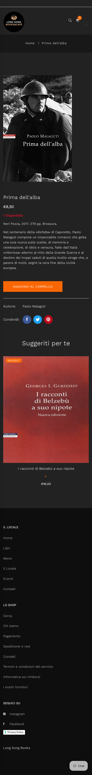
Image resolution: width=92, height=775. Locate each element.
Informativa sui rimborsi (21, 677)
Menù (7, 558)
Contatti (9, 589)
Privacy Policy (15, 732)
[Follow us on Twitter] (37, 319)
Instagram (17, 714)
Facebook (17, 724)
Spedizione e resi (16, 646)
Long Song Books (16, 748)
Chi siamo (10, 626)
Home (30, 43)
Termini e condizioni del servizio (28, 667)
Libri (6, 548)
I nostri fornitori (15, 687)
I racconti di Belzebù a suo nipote (46, 469)
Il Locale (9, 568)
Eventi (8, 579)
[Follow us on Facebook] (27, 319)
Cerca (7, 616)
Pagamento (11, 636)
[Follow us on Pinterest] (48, 319)
